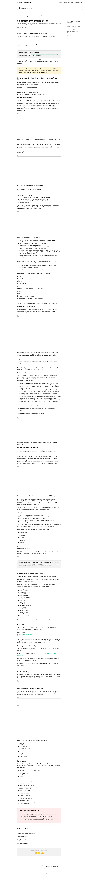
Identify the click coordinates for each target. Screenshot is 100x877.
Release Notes (78, 2)
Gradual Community (69, 2)
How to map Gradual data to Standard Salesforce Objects (73, 25)
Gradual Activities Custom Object (73, 32)
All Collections (20, 16)
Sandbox (19, 636)
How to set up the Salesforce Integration (73, 22)
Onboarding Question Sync (74, 29)
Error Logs (69, 35)
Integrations (28, 16)
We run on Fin (51, 873)
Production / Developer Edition (25, 634)
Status (60, 2)
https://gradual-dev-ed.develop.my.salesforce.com (44, 54)
